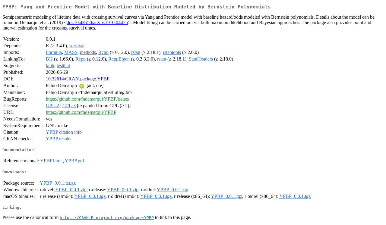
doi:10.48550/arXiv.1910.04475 (97, 22)
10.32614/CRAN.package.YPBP (77, 78)
